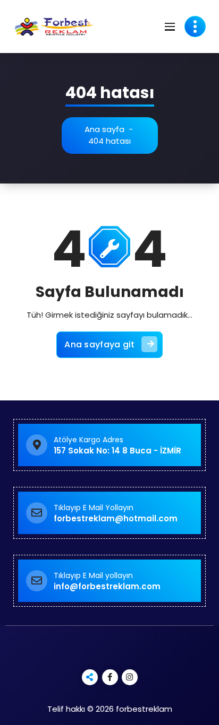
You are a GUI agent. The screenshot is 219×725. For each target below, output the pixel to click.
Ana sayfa (104, 129)
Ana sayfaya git (99, 344)
